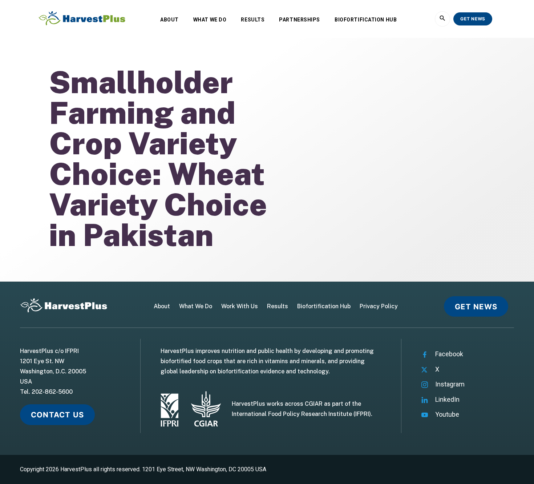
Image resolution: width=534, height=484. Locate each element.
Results (252, 20)
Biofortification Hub (366, 20)
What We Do (210, 20)
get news (472, 18)
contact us (57, 414)
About (169, 20)
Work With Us (239, 306)
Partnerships (299, 20)
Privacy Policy (379, 306)
